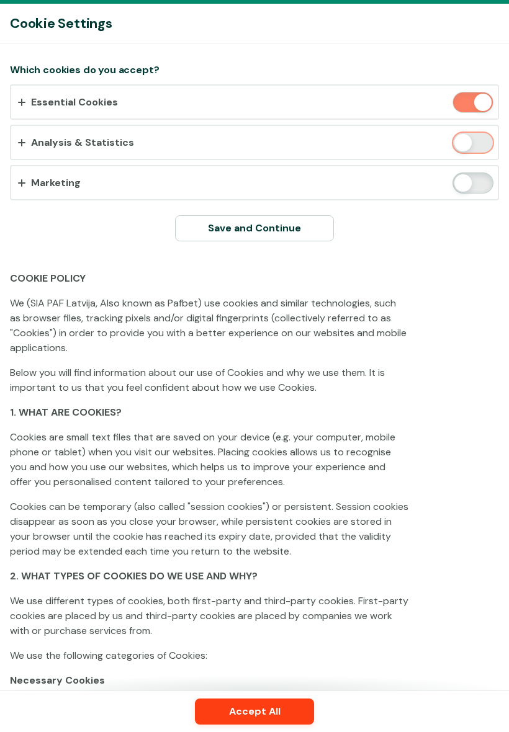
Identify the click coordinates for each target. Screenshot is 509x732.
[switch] (482, 103)
